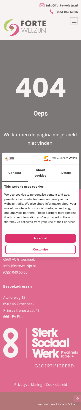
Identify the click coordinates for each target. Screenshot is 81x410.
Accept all (41, 238)
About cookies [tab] (40, 172)
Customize (40, 249)
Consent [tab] (14, 172)
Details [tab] (66, 172)
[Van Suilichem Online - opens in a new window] (60, 158)
